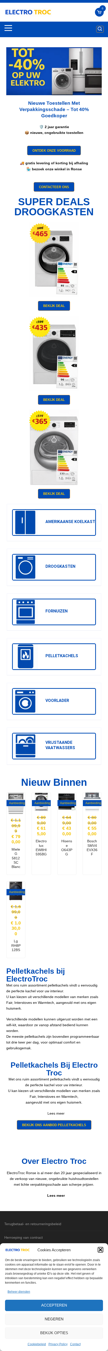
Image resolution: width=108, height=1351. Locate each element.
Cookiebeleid (37, 1344)
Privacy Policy (58, 1344)
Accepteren (54, 1305)
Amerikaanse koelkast (70, 521)
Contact (75, 1344)
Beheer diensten (19, 1291)
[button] (100, 1249)
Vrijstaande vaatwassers (60, 745)
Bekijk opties (54, 1333)
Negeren (54, 1319)
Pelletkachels (61, 655)
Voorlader (57, 700)
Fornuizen (56, 611)
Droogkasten (60, 566)
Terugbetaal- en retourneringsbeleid (32, 1224)
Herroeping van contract (23, 1237)
